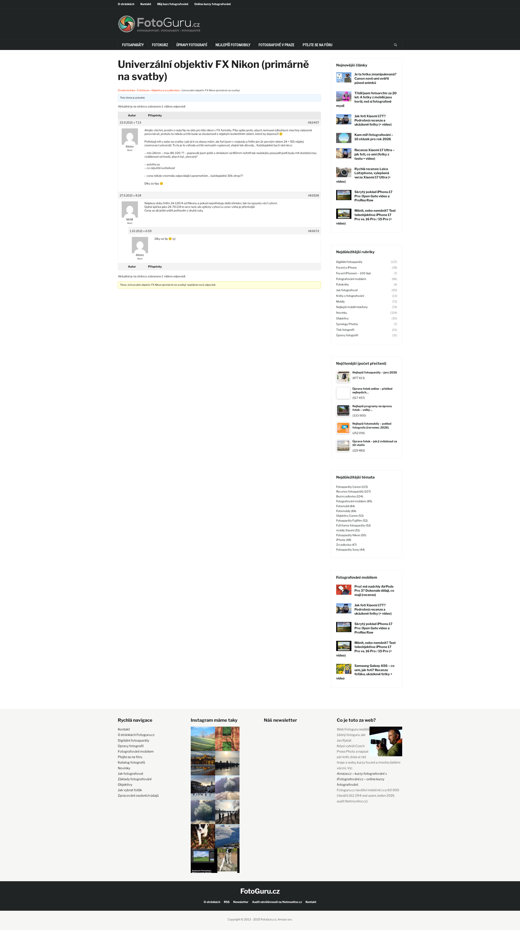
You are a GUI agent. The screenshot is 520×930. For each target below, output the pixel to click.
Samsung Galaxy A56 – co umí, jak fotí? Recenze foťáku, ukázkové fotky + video (365, 672)
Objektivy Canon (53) (350, 515)
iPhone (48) (343, 540)
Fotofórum (143, 90)
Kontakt (145, 4)
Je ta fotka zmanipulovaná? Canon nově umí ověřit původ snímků (375, 78)
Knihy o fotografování (350, 295)
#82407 (313, 122)
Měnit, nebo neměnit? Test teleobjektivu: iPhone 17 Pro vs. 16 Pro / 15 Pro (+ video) (366, 217)
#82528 (313, 195)
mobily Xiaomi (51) (348, 530)
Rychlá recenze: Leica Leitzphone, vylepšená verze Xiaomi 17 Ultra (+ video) (363, 175)
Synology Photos (347, 324)
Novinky (341, 312)
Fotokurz (160, 45)
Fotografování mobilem (351, 279)
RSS (227, 902)
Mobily (340, 301)
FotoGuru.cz (260, 891)
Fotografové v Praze (276, 45)
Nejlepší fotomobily (233, 45)
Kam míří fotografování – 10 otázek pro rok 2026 (373, 137)
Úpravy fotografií (191, 45)
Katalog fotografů (131, 762)
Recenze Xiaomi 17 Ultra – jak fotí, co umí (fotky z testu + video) (374, 154)
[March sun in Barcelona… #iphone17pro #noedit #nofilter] (227, 739)
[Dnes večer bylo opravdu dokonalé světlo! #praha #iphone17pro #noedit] (203, 763)
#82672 (313, 231)
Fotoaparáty (133, 45)
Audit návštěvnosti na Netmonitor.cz (277, 902)
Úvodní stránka (126, 90)
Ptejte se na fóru (317, 45)
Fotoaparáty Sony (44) (350, 549)
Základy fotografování (135, 779)
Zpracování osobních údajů (138, 796)
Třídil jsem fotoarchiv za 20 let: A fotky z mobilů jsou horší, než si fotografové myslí (366, 99)
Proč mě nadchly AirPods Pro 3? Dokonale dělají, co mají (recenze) (374, 591)
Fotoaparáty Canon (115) (352, 486)
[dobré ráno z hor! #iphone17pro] (203, 812)
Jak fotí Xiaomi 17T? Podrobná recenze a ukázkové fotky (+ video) (373, 120)
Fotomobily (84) (346, 511)
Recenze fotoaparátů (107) (353, 491)
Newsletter (240, 902)
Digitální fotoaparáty (349, 262)
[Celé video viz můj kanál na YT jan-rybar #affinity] (203, 861)
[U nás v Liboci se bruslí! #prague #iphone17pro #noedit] (203, 787)
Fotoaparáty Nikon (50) (351, 535)
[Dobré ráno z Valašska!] (203, 739)
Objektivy (342, 318)
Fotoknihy (342, 284)
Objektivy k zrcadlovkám (165, 90)
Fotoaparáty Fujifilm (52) (352, 520)
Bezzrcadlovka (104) (349, 496)
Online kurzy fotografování (212, 4)
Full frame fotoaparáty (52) (353, 525)
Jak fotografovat (347, 290)
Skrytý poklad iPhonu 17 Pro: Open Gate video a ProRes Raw (373, 196)
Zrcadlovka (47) (346, 544)
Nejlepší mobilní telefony (352, 307)
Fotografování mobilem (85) (354, 501)
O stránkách (126, 4)
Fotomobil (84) (345, 506)
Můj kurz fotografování (172, 4)
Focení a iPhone (346, 267)
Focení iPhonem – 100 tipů (353, 273)
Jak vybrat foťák (130, 790)
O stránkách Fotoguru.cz (136, 735)
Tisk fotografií (345, 329)
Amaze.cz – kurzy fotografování (361, 774)
